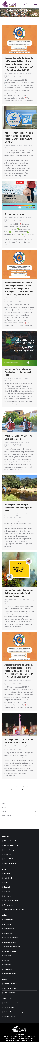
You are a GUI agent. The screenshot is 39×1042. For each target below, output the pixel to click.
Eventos (17, 442)
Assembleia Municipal (11, 845)
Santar (28, 746)
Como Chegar (8, 919)
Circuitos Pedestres (10, 942)
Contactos (7, 854)
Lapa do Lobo (25, 442)
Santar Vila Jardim (10, 973)
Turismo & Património (16, 444)
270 (22, 789)
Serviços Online (9, 1007)
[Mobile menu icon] (35, 3)
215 (33, 786)
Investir (4, 811)
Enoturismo (8, 955)
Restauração (8, 964)
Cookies (30, 1040)
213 (22, 786)
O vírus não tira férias (14, 214)
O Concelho (8, 924)
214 (28, 786)
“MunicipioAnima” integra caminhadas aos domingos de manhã (18, 507)
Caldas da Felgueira (10, 514)
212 (17, 786)
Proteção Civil (8, 905)
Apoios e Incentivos (10, 988)
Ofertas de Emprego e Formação (14, 909)
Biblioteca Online (9, 1016)
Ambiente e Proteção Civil (11, 73)
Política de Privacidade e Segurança (16, 1040)
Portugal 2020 (8, 859)
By (8, 77)
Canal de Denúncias (10, 863)
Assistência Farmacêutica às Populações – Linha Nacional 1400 (17, 372)
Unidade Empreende (10, 984)
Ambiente (7, 873)
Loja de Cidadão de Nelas (12, 900)
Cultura (6, 882)
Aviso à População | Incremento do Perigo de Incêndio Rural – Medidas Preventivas (19, 593)
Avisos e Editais (24, 599)
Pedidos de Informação (11, 1003)
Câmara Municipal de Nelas (10, 1036)
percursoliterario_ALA (13, 946)
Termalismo (8, 969)
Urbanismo (7, 896)
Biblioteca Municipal (10, 145)
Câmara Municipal (22, 145)
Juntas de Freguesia (10, 850)
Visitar (4, 807)
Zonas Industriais (9, 993)
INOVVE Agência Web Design (24, 1038)
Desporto (7, 891)
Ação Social (8, 878)
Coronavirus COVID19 (26, 73)
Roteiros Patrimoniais (11, 937)
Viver (3, 803)
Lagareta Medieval (10, 951)
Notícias (6, 75)
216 (12, 789)
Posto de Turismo (9, 928)
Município (5, 799)
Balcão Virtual (6, 815)
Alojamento (8, 933)
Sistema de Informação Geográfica (15, 1012)
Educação (7, 887)
